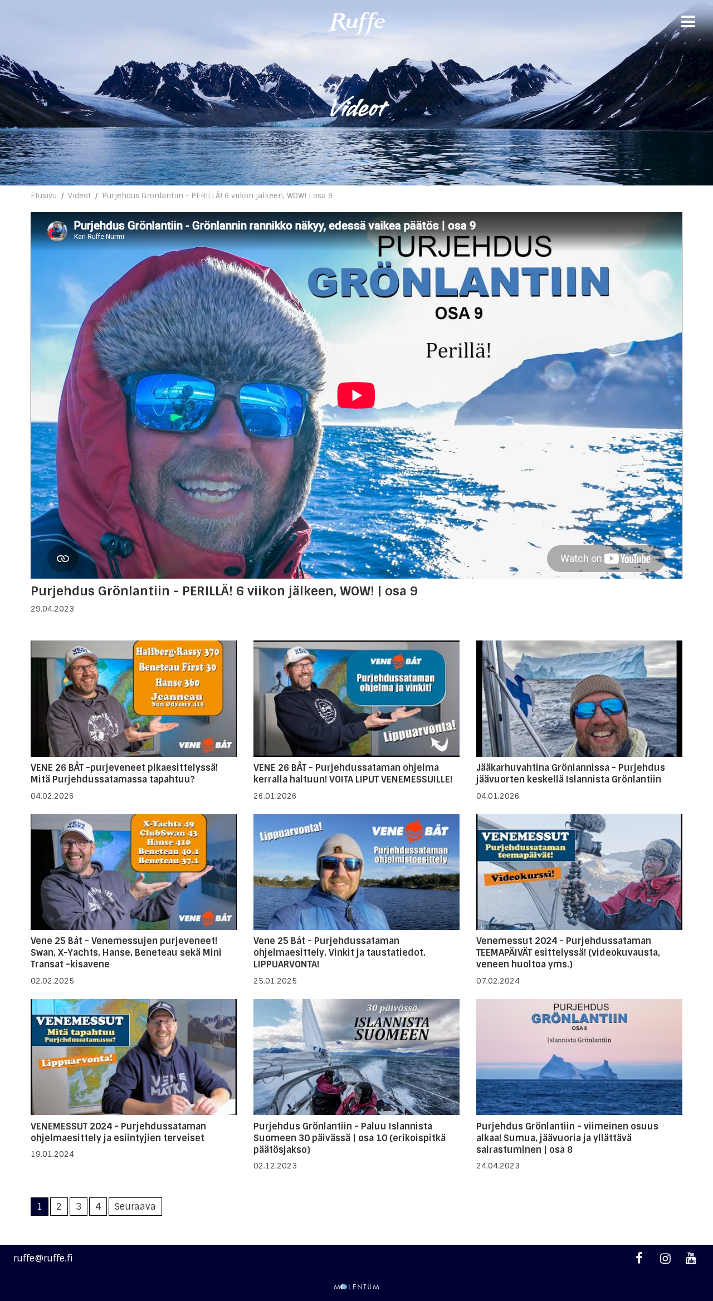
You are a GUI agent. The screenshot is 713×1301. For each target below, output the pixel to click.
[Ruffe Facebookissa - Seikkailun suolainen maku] (639, 1258)
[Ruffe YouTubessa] (691, 1258)
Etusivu (44, 195)
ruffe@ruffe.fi (43, 1258)
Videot (79, 195)
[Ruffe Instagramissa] (664, 1258)
